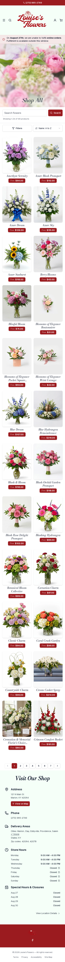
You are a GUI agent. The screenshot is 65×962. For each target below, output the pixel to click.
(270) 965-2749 (34, 2)
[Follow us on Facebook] (32, 940)
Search (57, 113)
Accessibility (36, 957)
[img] (59, 868)
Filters (19, 128)
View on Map (21, 803)
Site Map (48, 957)
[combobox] (48, 128)
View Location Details (46, 913)
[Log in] (55, 20)
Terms (15, 957)
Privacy (24, 957)
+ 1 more (15, 834)
